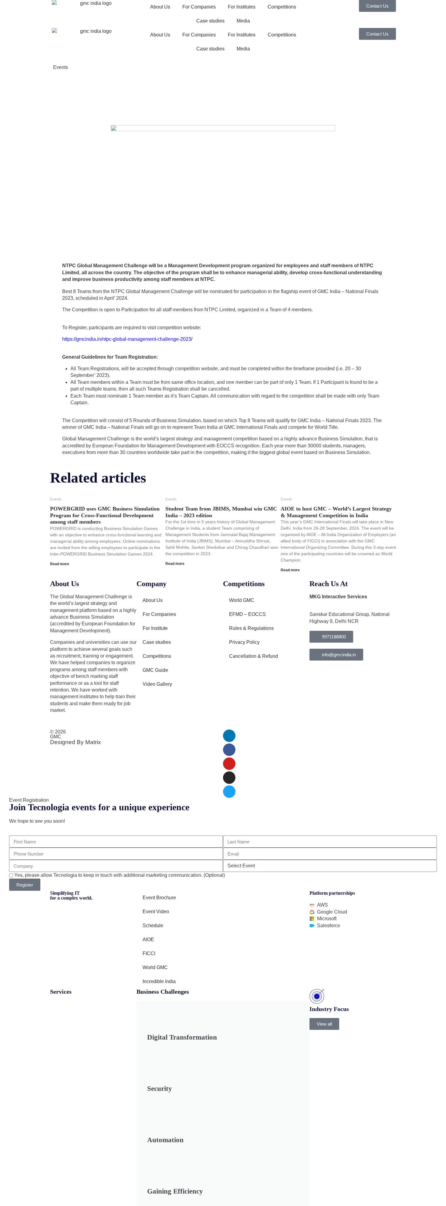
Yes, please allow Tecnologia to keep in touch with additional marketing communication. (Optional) (119, 875)
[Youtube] (229, 763)
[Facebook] (229, 749)
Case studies (210, 20)
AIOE (148, 939)
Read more (59, 564)
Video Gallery (157, 684)
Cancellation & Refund (253, 656)
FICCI (149, 953)
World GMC (241, 600)
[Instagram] (229, 777)
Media (243, 20)
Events (60, 67)
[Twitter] (229, 791)
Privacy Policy (244, 642)
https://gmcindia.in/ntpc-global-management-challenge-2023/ (127, 339)
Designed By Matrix (75, 742)
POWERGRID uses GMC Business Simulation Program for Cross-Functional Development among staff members (105, 515)
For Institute (155, 628)
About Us (160, 6)
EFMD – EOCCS (247, 614)
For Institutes (241, 6)
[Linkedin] (229, 735)
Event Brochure (159, 897)
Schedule (153, 925)
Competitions (282, 6)
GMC (55, 736)
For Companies (199, 6)
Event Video (156, 911)
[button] (324, 1024)
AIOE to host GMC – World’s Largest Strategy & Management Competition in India (336, 512)
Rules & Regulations (251, 628)
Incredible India (159, 981)
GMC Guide (155, 670)
